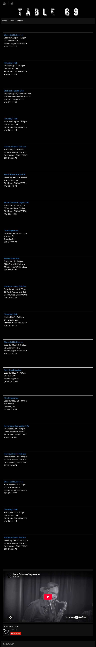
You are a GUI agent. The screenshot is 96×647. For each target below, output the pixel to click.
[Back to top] (90, 641)
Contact (20, 21)
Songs (12, 21)
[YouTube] (4, 3)
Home (4, 21)
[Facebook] (8, 3)
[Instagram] (12, 3)
